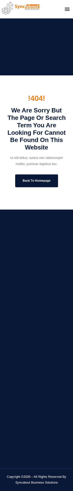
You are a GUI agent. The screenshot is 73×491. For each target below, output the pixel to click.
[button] (67, 9)
